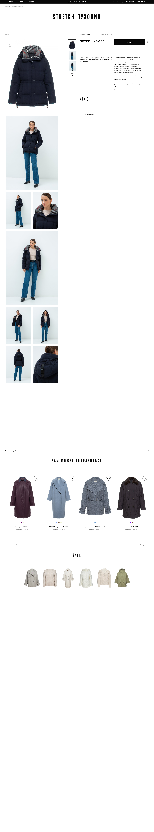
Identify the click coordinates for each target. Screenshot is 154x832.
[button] (72, 44)
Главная (7, 6)
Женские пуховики (17, 6)
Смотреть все (144, 545)
